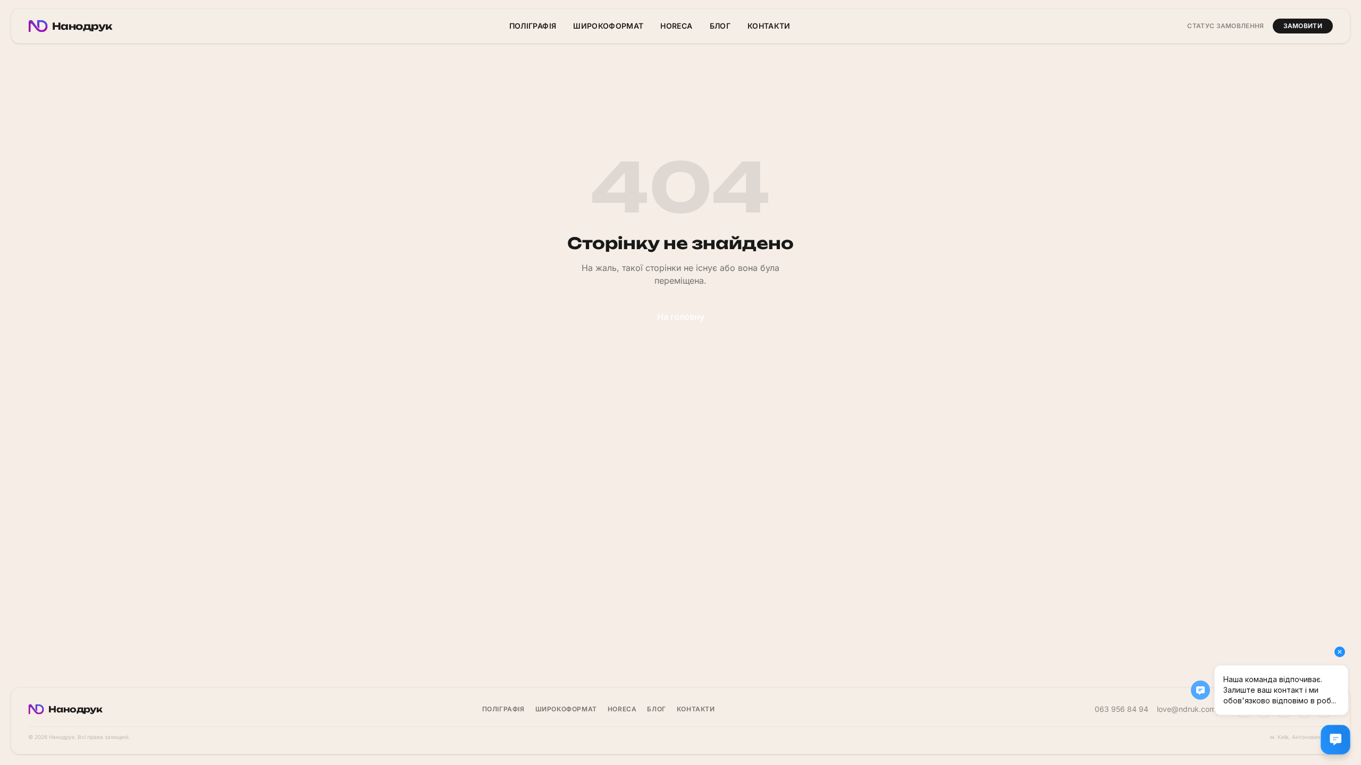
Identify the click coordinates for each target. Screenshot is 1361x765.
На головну (680, 316)
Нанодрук (82, 26)
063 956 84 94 (1121, 708)
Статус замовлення (1225, 26)
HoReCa (676, 25)
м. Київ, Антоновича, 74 (1301, 737)
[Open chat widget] (1335, 739)
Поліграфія (533, 25)
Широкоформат (608, 25)
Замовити (1302, 26)
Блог (720, 25)
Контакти (769, 25)
